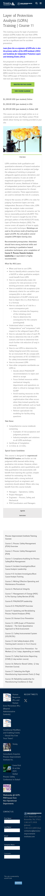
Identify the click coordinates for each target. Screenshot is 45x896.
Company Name (9, 844)
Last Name (8, 827)
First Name (8, 818)
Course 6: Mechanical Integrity (17, 589)
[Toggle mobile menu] (41, 3)
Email (6, 836)
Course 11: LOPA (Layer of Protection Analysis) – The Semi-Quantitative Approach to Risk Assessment (20, 626)
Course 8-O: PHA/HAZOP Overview (19, 606)
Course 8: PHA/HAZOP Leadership (18, 601)
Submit (18, 883)
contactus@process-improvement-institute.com (32, 834)
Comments (7, 853)
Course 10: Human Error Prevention (19, 618)
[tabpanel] (22, 333)
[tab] (22, 157)
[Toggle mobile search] (36, 3)
